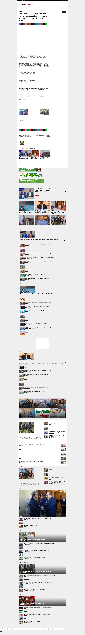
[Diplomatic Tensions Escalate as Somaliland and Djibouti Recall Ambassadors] (21, 558)
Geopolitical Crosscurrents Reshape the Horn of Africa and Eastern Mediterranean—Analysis (42, 212)
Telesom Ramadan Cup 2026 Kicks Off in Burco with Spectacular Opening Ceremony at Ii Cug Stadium (38, 610)
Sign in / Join (27, 0)
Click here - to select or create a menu (26, 7)
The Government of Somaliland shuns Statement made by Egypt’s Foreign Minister (35, 617)
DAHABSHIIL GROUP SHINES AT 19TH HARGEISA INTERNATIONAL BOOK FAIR (58, 414)
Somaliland (22, 10)
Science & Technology (26, 583)
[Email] (32, 24)
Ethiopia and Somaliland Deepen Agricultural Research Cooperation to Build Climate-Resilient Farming (38, 582)
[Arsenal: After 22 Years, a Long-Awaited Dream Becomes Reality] (42, 601)
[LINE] (46, 24)
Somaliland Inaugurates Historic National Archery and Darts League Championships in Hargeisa (37, 614)
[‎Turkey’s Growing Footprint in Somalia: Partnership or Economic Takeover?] (22, 307)
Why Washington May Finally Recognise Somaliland (57, 468)
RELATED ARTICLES (23, 148)
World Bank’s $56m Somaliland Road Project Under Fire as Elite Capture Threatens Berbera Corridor (58, 405)
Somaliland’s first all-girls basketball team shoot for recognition (32, 621)
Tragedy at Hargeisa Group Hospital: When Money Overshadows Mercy (35, 378)
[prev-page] (19, 161)
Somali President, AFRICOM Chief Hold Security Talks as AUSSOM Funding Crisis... (56, 478)
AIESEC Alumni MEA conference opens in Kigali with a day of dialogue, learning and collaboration (27, 405)
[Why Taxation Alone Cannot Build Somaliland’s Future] (42, 413)
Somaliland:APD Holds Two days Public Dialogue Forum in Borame (43, 136)
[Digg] (44, 24)
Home (19, 10)
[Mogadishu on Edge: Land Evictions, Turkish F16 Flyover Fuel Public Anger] (26, 206)
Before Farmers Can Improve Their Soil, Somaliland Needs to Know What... (37, 270)
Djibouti (21, 540)
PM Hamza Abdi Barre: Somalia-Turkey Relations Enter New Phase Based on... (37, 310)
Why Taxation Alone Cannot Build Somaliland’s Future (46, 415)
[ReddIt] (30, 24)
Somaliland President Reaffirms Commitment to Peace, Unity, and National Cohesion (33, 158)
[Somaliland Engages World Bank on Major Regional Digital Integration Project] (21, 590)
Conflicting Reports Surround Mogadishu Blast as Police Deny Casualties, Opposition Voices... (39, 319)
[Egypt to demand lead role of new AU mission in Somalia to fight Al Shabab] (42, 503)
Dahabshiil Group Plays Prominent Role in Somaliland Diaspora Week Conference (26, 414)
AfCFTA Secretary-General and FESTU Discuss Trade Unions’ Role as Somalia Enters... (38, 327)
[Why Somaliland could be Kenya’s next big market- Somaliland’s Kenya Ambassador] (63, 462)
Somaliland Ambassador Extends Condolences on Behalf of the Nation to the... (30, 457)
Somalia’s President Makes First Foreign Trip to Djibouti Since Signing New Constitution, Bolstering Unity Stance (39, 543)
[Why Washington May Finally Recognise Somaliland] (46, 470)
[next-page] (20, 161)
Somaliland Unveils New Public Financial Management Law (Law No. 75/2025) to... (38, 274)
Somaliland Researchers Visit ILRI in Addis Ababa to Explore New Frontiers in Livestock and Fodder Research (39, 575)
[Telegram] (38, 24)
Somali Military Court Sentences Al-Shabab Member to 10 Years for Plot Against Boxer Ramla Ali (37, 607)
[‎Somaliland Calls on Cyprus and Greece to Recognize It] (45, 153)
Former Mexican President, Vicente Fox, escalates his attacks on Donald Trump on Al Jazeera (25, 136)
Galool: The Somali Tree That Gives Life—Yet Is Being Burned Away (35, 265)
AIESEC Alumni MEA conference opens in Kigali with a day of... (58, 226)
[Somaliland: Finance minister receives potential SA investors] (44, 112)
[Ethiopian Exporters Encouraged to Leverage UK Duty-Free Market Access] (46, 428)
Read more (36, 195)
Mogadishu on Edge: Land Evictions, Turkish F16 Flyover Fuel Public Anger (25, 212)
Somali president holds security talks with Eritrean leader (32, 525)
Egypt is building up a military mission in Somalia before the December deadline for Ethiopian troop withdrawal (39, 518)
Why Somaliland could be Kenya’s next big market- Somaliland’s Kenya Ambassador (31, 461)
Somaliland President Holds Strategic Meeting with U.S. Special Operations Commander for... (57, 473)
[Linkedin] (28, 24)
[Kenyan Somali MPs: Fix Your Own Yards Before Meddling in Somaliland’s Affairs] (63, 449)
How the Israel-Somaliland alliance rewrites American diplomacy (34, 391)
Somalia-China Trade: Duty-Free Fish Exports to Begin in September (36, 323)
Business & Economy (28, 328)
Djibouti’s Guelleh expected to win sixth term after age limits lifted (32, 539)
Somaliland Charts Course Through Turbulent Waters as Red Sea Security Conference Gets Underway (23, 158)
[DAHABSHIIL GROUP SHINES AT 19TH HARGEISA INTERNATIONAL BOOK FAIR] (58, 413)
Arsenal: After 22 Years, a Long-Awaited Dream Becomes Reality (32, 603)
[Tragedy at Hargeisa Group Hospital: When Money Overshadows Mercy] (21, 379)
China (26, 324)
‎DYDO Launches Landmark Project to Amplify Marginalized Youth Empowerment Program (39, 257)
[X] (65, 0)
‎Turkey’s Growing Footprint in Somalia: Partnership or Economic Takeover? (37, 306)
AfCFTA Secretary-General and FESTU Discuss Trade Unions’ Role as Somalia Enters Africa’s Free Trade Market (42, 404)
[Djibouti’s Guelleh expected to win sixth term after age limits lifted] (42, 537)
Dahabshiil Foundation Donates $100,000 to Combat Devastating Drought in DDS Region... (57, 432)
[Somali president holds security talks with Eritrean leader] (21, 526)
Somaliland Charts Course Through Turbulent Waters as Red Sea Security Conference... (39, 239)
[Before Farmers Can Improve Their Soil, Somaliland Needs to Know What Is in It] (22, 271)
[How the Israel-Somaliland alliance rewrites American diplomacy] (21, 392)
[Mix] (40, 24)
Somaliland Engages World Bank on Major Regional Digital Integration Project (34, 589)
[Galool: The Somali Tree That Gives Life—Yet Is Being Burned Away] (22, 267)
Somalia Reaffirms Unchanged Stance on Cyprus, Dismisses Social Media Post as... (42, 226)
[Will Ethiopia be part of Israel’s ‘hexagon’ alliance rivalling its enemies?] (46, 436)
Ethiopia (20, 432)
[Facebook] (62, 0)
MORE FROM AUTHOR (31, 148)
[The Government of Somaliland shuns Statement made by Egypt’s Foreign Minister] (21, 618)
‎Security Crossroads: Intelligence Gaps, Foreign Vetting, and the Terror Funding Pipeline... (39, 261)
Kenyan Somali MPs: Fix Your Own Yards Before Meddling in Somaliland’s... (29, 448)
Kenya (20, 445)
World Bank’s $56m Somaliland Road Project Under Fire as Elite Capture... (36, 387)
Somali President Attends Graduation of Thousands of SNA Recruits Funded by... (37, 331)
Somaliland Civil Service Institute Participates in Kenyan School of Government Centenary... (32, 444)
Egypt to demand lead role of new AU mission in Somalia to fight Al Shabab (34, 514)
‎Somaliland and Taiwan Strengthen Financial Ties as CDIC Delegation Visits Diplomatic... (39, 253)
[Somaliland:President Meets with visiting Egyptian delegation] (34, 112)
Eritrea (24, 519)
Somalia (20, 210)
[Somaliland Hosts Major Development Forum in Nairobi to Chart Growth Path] (63, 454)
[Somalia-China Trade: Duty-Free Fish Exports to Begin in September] (22, 324)
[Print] (34, 24)
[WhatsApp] (26, 24)
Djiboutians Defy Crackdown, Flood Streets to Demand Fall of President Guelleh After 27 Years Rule (37, 550)
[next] (63, 185)
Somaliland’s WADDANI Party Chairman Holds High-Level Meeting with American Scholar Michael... (57, 482)
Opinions (36, 210)
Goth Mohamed (40, 191)
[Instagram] (64, 0)
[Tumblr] (36, 24)
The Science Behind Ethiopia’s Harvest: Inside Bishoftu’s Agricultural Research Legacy (29, 434)
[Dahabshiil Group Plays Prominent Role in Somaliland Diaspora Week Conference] (27, 413)
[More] (48, 24)
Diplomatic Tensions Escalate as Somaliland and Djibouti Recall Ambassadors (34, 557)
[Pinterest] (24, 24)
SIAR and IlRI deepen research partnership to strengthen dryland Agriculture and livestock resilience (38, 578)
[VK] (42, 24)
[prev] (61, 185)
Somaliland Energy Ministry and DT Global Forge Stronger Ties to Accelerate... (37, 278)
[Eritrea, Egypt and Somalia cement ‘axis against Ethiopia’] (21, 523)
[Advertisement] (50, 4)
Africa (51, 224)
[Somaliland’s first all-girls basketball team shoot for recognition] (21, 622)
